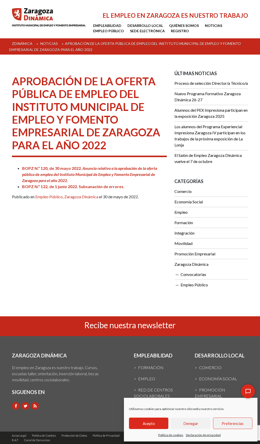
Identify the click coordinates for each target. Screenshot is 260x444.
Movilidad (183, 243)
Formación (183, 222)
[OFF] (248, 391)
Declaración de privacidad (203, 435)
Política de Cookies (44, 435)
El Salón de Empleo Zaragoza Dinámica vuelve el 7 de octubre (208, 158)
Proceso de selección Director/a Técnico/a (211, 83)
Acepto (149, 423)
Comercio (183, 191)
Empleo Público (108, 31)
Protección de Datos (74, 435)
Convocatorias (193, 274)
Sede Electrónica (147, 31)
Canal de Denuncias (37, 440)
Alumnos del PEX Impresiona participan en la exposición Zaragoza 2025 (211, 113)
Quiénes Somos (184, 25)
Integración (184, 233)
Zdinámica (22, 43)
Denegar (190, 423)
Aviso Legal (19, 435)
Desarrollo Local (145, 25)
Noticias (213, 25)
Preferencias (232, 423)
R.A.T (15, 440)
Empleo (181, 212)
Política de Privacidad (106, 435)
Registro (180, 31)
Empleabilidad (107, 25)
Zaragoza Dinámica (81, 196)
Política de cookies (170, 435)
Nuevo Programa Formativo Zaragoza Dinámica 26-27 (207, 96)
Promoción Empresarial (194, 253)
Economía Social (188, 201)
